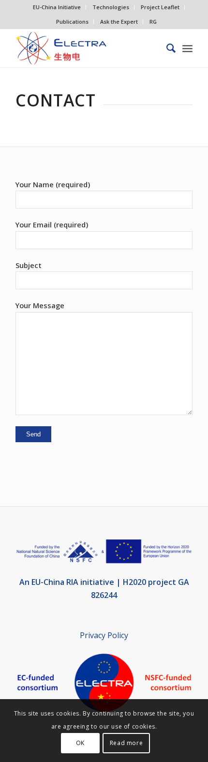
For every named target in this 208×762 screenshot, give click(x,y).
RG (153, 21)
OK (80, 743)
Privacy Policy (104, 635)
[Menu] (187, 48)
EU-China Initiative (57, 7)
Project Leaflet (160, 7)
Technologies (110, 7)
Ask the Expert (119, 21)
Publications (72, 21)
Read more (126, 743)
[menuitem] (57, 7)
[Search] (166, 48)
